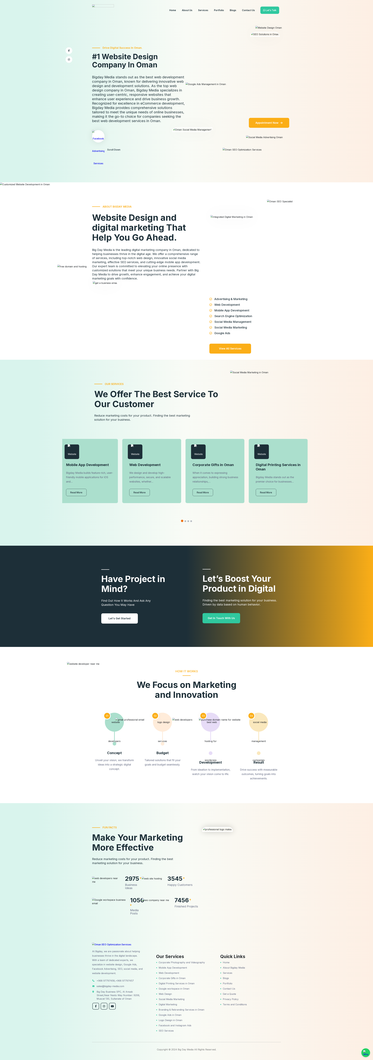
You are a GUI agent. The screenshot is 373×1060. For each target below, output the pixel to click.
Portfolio (219, 10)
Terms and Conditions (235, 1004)
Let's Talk (270, 10)
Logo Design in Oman (170, 1020)
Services (203, 10)
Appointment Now (266, 122)
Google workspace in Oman (174, 988)
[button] (182, 521)
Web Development (169, 972)
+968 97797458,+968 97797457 (115, 980)
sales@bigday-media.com (110, 986)
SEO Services (166, 1030)
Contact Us (248, 10)
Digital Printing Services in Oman (177, 983)
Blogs (233, 10)
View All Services (230, 348)
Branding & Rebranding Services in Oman (181, 1009)
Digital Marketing (168, 1004)
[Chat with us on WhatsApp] (365, 1052)
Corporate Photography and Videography (182, 962)
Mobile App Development (173, 967)
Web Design (165, 993)
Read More (79, 492)
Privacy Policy (231, 999)
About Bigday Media (234, 967)
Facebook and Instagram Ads (175, 1025)
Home (172, 10)
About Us (187, 10)
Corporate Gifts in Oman (172, 978)
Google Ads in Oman (170, 1014)
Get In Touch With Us (221, 618)
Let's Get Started (120, 618)
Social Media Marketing (171, 999)
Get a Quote (229, 993)
